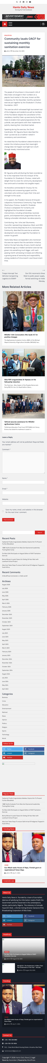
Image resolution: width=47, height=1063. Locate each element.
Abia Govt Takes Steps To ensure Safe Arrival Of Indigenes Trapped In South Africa (23, 566)
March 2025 (6, 648)
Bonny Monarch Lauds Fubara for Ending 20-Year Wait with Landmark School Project (20, 560)
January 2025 (6, 655)
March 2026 (6, 603)
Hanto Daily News (23, 7)
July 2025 (5, 633)
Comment (6, 449)
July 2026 (5, 588)
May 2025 (5, 640)
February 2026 (6, 607)
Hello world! (23, 576)
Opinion (4, 720)
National (4, 712)
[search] (43, 24)
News (4, 716)
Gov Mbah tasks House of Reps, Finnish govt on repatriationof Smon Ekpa (22, 868)
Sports (4, 731)
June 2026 (5, 592)
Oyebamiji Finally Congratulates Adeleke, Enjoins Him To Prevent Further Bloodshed (22, 543)
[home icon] (4, 24)
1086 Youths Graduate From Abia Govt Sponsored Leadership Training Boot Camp (21, 549)
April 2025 (5, 644)
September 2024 (7, 670)
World (4, 738)
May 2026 (5, 596)
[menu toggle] (10, 24)
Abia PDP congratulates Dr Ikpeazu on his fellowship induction (20, 380)
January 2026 (6, 611)
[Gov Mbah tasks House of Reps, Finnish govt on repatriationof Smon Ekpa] (23, 847)
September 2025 (7, 625)
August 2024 (6, 674)
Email (5, 488)
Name (5, 478)
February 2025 (6, 651)
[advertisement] (23, 17)
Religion (4, 727)
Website (5, 499)
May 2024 (5, 685)
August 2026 (6, 584)
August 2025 (6, 629)
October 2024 (6, 666)
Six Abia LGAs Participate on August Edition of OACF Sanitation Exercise (21, 554)
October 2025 (6, 622)
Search (40, 532)
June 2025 (5, 637)
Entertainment (6, 708)
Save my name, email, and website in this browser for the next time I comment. (24, 510)
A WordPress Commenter (10, 576)
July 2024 (5, 678)
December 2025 (7, 614)
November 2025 (7, 618)
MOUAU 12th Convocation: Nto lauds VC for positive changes (21, 336)
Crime (4, 701)
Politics (4, 723)
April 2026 (5, 599)
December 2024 (7, 659)
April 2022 (5, 689)
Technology (5, 734)
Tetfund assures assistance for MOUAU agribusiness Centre (19, 423)
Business (5, 697)
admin (8, 51)
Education (8, 35)
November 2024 (7, 663)
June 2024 (5, 681)
